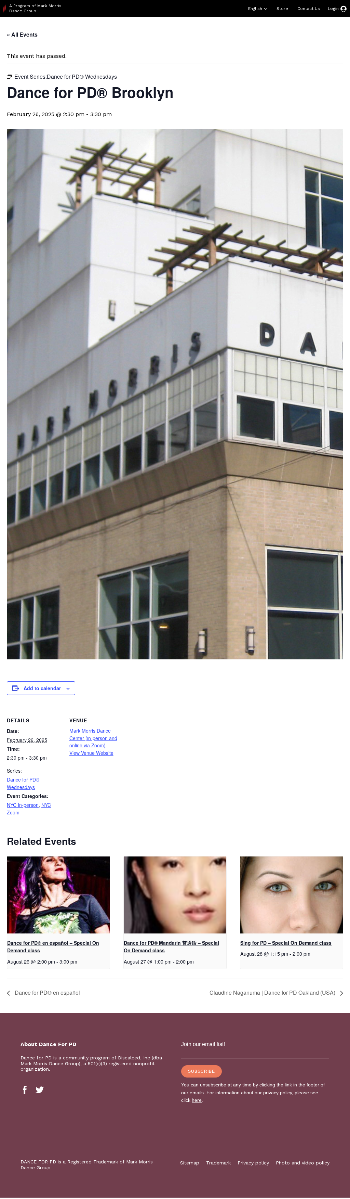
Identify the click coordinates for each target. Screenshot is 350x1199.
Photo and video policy (302, 1162)
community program (86, 1057)
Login (333, 8)
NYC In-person (23, 804)
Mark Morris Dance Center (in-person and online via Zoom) (93, 738)
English (255, 8)
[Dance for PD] (33, 29)
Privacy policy (253, 1162)
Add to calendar (42, 688)
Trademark (218, 1162)
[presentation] (58, 894)
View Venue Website (91, 752)
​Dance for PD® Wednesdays (23, 783)
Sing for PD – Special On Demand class (286, 942)
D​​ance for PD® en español (46, 992)
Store (282, 8)
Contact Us (308, 8)
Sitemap (189, 1162)
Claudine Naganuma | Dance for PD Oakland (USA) (273, 992)
